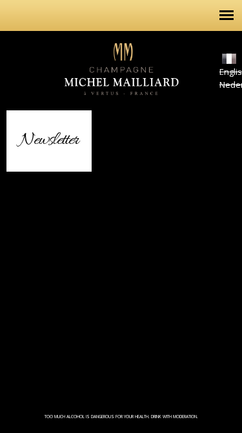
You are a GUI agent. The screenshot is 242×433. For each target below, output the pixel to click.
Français (229, 59)
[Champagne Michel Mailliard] (121, 104)
